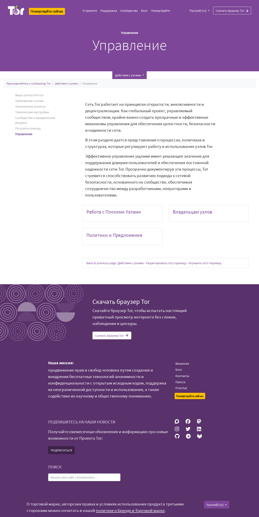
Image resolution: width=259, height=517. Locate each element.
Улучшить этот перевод (204, 263)
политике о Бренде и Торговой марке (130, 510)
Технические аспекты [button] (30, 106)
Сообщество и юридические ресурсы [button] (35, 120)
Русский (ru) (198, 11)
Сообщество (129, 11)
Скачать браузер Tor (230, 11)
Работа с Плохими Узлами (113, 212)
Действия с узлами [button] (128, 75)
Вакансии (182, 363)
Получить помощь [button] (28, 128)
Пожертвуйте (160, 11)
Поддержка (108, 11)
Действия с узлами (66, 83)
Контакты (182, 376)
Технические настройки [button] (32, 112)
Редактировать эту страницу (166, 263)
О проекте (90, 11)
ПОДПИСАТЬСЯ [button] (61, 450)
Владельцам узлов (192, 212)
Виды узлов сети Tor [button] (29, 95)
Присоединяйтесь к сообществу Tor (28, 83)
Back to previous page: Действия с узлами (115, 263)
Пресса (180, 382)
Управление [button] (23, 134)
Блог (144, 11)
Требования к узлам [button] (29, 101)
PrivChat (181, 388)
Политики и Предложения (114, 235)
